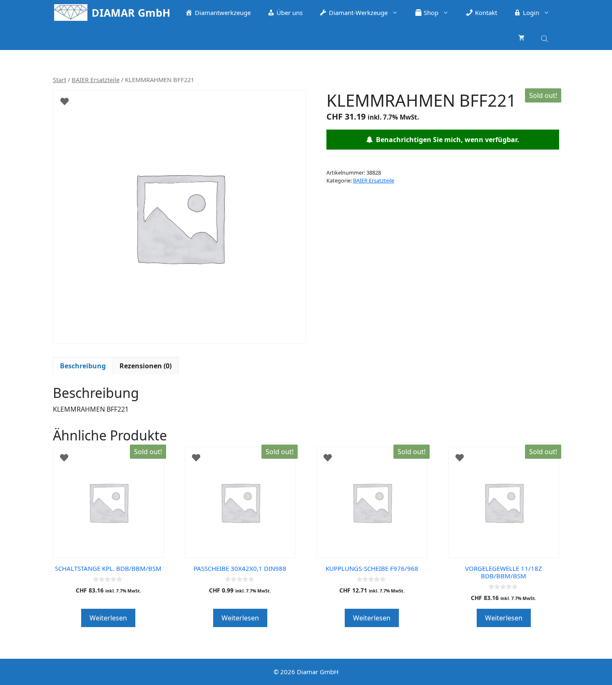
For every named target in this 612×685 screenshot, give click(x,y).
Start (59, 79)
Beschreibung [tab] (83, 365)
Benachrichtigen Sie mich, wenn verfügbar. (446, 139)
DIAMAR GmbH (131, 12)
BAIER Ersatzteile (95, 79)
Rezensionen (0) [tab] (145, 365)
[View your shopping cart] (521, 37)
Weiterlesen (108, 617)
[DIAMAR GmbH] (70, 12)
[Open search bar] (545, 37)
